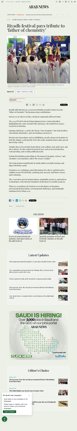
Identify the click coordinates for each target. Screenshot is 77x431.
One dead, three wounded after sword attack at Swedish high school (31, 297)
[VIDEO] (53, 226)
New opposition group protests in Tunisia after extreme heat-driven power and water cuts (31, 271)
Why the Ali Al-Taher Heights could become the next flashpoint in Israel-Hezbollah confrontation (32, 403)
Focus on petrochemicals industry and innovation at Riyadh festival (20, 238)
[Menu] (2, 2)
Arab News (11, 1)
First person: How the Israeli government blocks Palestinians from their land (31, 288)
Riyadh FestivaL (20, 206)
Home (9, 19)
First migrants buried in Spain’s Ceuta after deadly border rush (32, 262)
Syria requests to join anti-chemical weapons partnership (41, 14)
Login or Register (9, 411)
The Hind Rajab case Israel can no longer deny (26, 391)
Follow (64, 105)
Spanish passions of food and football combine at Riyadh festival (52, 238)
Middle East (21, 14)
